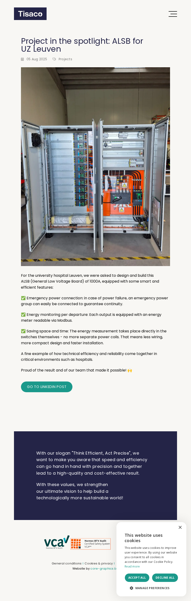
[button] (151, 588)
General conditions (67, 563)
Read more (132, 566)
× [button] (180, 527)
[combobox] (170, 528)
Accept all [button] (137, 578)
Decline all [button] (165, 578)
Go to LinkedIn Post (46, 386)
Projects (65, 59)
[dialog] (151, 559)
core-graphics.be (104, 569)
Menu (172, 14)
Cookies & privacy (99, 563)
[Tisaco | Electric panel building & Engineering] (30, 13)
